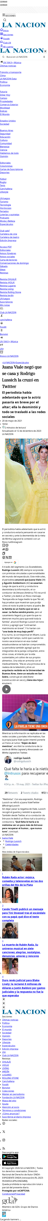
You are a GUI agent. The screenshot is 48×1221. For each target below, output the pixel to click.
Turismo (4, 201)
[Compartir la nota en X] (7, 557)
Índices (3, 111)
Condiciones (8, 1193)
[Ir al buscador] (4, 20)
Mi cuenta (8, 46)
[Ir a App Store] (10, 1164)
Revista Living (7, 288)
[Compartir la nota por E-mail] (10, 557)
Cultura (3, 140)
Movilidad (5, 107)
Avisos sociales (7, 256)
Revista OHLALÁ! (8, 279)
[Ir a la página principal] (24, 26)
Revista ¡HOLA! (7, 282)
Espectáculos (22, 362)
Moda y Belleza (7, 221)
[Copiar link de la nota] (3, 553)
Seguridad (5, 133)
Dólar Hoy (5, 94)
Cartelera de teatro (9, 237)
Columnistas (6, 166)
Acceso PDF (6, 246)
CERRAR (3, 2)
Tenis (2, 185)
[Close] (3, 999)
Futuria (3, 91)
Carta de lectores (8, 259)
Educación (5, 136)
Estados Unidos (8, 120)
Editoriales (5, 162)
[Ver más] (3, 848)
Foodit (6, 38)
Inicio (6, 30)
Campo (3, 98)
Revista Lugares (8, 285)
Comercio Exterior (9, 104)
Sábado (4, 266)
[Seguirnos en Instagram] (3, 1140)
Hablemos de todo (9, 153)
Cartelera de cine (8, 233)
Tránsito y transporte (10, 72)
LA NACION (8, 362)
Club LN (7, 42)
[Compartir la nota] (3, 549)
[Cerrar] (45, 51)
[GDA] (10, 1203)
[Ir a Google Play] (10, 1158)
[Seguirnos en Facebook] (3, 1124)
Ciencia (3, 149)
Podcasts (4, 217)
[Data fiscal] (4, 1216)
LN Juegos (5, 198)
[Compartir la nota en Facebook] (3, 557)
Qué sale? (5, 230)
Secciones (8, 34)
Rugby (3, 182)
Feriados (4, 211)
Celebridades (12, 844)
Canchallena (6, 188)
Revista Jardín (7, 295)
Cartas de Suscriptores (11, 169)
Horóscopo (5, 208)
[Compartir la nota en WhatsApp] (7, 549)
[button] (24, 203)
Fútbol (3, 178)
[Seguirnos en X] (3, 1132)
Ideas (2, 269)
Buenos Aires (6, 130)
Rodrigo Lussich (13, 841)
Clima (3, 75)
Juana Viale (7, 838)
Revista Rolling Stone (10, 292)
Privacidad (20, 1193)
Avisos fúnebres (8, 253)
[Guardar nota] (3, 545)
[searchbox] (23, 56)
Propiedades (6, 101)
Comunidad (6, 143)
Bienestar (5, 146)
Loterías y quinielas (9, 214)
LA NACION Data (8, 78)
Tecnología (5, 204)
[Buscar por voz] (44, 57)
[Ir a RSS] (3, 1149)
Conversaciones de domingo (14, 263)
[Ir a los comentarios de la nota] (7, 545)
